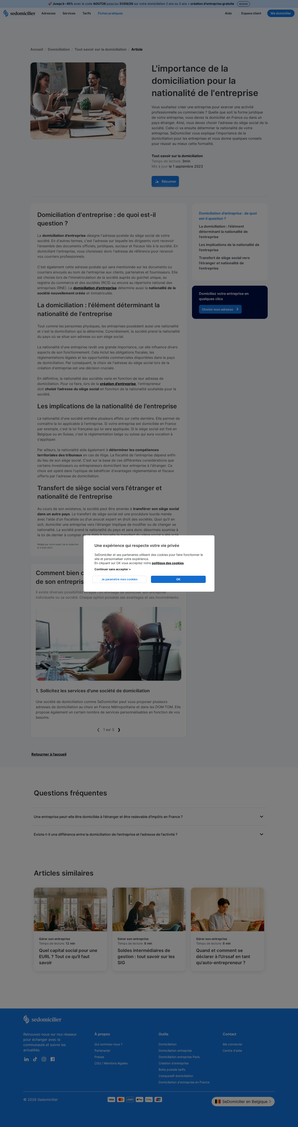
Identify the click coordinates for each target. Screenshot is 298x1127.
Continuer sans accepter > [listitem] (112, 569)
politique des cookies (168, 563)
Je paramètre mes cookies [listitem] (119, 579)
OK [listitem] (178, 579)
